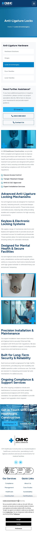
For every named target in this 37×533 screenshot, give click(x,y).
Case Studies (27, 487)
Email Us (19, 110)
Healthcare (9, 491)
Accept (18, 519)
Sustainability (27, 491)
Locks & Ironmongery (12, 65)
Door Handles (9, 71)
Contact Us (19, 122)
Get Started (9, 424)
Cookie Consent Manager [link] (9, 500)
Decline (18, 524)
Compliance (9, 483)
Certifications (28, 496)
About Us (27, 483)
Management (9, 487)
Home (18, 27)
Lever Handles (9, 78)
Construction (9, 496)
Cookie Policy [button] (9, 512)
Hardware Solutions (12, 51)
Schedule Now (26, 424)
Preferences (18, 528)
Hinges (7, 58)
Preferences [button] (17, 514)
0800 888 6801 (19, 116)
